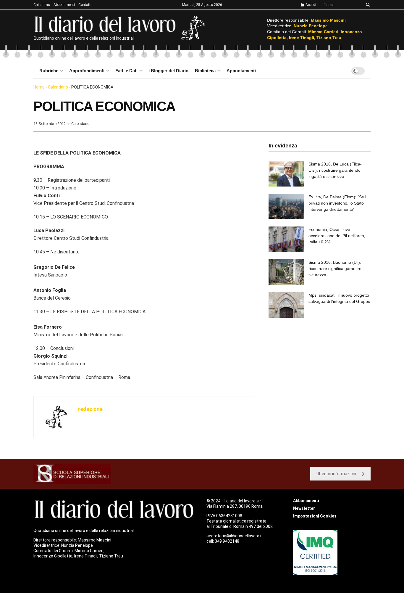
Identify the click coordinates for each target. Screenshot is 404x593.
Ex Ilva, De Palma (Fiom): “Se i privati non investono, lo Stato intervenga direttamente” (337, 203)
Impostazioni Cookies (315, 516)
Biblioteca (205, 70)
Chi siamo (41, 5)
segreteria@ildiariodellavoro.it (234, 535)
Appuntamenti (241, 70)
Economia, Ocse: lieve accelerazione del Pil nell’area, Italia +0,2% (336, 235)
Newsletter (304, 508)
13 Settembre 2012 (49, 123)
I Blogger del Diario (168, 70)
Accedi (310, 5)
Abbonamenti (64, 5)
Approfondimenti (86, 70)
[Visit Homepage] (106, 23)
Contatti (84, 5)
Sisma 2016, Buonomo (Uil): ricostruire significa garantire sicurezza (334, 268)
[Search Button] (367, 4)
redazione (90, 409)
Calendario (58, 87)
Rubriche (48, 70)
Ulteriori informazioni (336, 473)
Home (39, 87)
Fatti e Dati (126, 70)
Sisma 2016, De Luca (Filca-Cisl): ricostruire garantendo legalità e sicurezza (335, 170)
